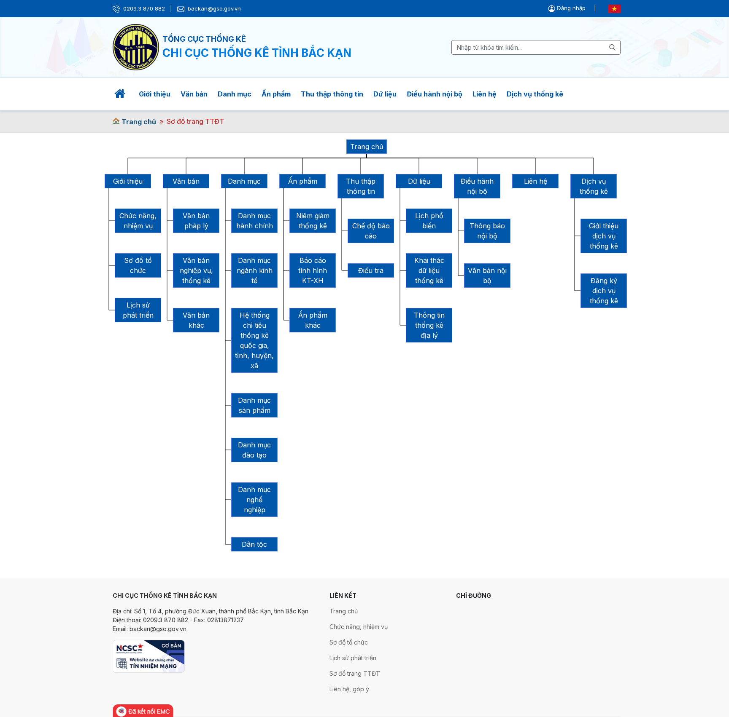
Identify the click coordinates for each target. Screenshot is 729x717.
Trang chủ (139, 122)
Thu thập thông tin (332, 94)
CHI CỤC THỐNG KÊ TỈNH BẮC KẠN (256, 52)
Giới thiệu (154, 94)
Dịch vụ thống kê (535, 94)
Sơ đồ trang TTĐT (195, 121)
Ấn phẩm (276, 94)
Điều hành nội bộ (434, 94)
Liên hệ (484, 94)
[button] (567, 8)
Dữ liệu (385, 94)
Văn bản (194, 94)
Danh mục (234, 94)
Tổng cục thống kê (204, 39)
